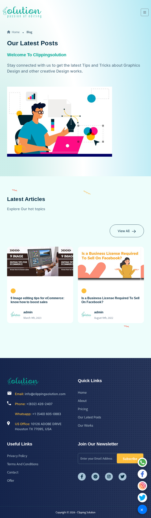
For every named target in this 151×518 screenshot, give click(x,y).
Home (16, 32)
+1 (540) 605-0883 (46, 414)
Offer (10, 480)
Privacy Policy (17, 455)
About (82, 400)
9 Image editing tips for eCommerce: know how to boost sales (37, 300)
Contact (12, 472)
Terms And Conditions (22, 464)
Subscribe (130, 458)
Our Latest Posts (89, 417)
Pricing (83, 409)
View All (124, 231)
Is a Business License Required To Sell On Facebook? (110, 300)
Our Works (85, 425)
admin (28, 312)
